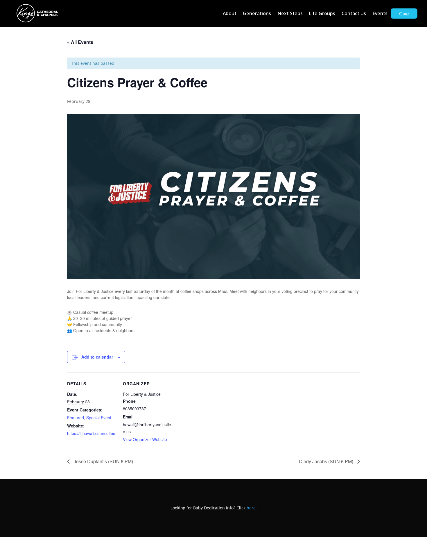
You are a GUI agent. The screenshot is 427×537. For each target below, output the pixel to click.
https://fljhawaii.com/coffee (91, 433)
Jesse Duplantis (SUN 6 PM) (103, 461)
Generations (257, 13)
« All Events (80, 42)
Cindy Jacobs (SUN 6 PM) (326, 461)
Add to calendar (97, 357)
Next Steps (290, 13)
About (229, 13)
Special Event (98, 417)
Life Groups (322, 13)
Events (379, 13)
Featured (75, 417)
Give (404, 13)
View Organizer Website (145, 439)
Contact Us (354, 13)
